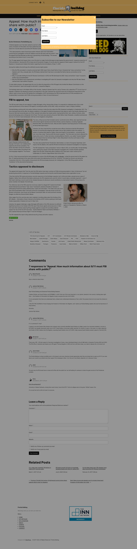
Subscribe (46, 41)
